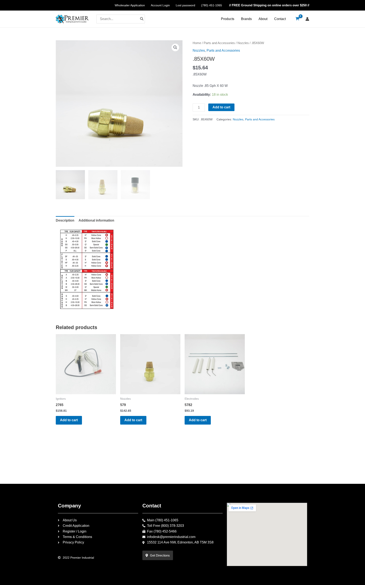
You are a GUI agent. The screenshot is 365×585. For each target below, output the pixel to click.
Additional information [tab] (96, 220)
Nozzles (243, 43)
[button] (175, 47)
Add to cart (221, 107)
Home (197, 43)
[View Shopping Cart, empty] (297, 19)
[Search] (142, 19)
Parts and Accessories (219, 43)
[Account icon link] (307, 19)
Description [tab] (65, 220)
